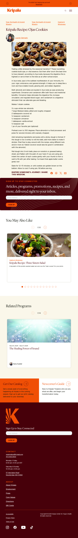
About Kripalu (11, 485)
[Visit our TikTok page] (31, 527)
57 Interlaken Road (12, 473)
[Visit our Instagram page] (7, 527)
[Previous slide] (33, 227)
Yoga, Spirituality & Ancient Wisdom (15, 23)
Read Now (39, 4)
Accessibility (10, 514)
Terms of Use (10, 522)
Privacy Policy (10, 518)
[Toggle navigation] (70, 10)
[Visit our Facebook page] (15, 527)
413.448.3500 (11, 457)
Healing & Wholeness (62, 23)
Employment (11, 489)
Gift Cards (10, 505)
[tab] (22, 287)
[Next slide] (45, 227)
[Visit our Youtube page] (23, 527)
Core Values (10, 497)
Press (8, 493)
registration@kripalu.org (14, 455)
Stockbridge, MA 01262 (14, 475)
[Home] (14, 10)
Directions (10, 501)
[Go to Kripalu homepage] (13, 416)
